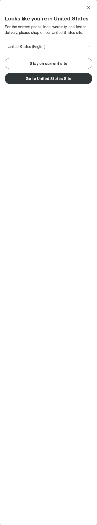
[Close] (88, 7)
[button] (48, 78)
